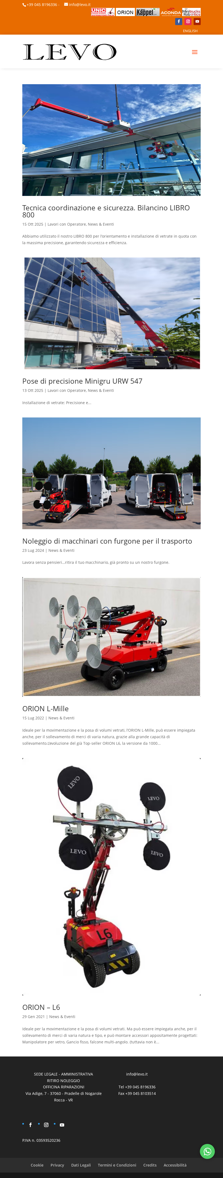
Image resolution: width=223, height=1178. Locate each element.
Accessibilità (175, 1165)
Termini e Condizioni (117, 1165)
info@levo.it (80, 4)
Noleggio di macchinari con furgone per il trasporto (107, 541)
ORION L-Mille (45, 708)
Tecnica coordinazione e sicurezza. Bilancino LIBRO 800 (106, 211)
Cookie (37, 1165)
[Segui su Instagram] (187, 21)
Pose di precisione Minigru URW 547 (82, 381)
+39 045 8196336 (42, 4)
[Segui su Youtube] (197, 21)
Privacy (57, 1165)
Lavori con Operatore (67, 224)
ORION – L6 (41, 1007)
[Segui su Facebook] (178, 21)
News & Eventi (101, 224)
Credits (150, 1165)
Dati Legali (81, 1165)
